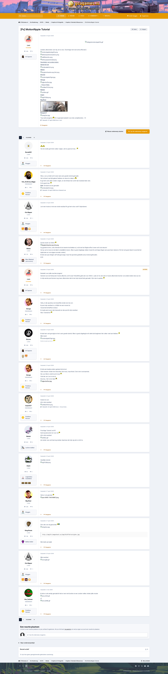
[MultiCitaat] (41, 165)
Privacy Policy (28, 671)
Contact (36, 671)
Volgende (28, 137)
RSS (49, 671)
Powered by (141, 671)
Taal (21, 671)
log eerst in (68, 629)
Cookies (43, 671)
